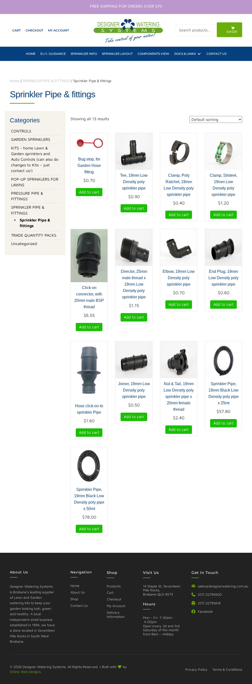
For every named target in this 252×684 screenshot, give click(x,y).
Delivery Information (116, 614)
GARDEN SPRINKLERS (30, 139)
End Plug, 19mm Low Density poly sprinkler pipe (223, 277)
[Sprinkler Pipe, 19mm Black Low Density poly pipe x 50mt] (89, 465)
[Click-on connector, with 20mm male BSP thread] (89, 255)
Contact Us (79, 605)
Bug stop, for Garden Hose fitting (89, 165)
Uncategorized (24, 243)
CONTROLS (21, 131)
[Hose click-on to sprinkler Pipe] (89, 370)
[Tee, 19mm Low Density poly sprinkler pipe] (133, 151)
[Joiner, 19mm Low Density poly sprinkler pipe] (133, 359)
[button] (229, 29)
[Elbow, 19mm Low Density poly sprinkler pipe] (178, 247)
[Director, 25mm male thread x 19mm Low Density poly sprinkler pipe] (133, 247)
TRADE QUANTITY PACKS (33, 235)
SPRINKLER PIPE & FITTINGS (46, 81)
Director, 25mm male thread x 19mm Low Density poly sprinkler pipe (134, 284)
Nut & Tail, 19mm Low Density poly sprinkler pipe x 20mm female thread (179, 396)
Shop (74, 599)
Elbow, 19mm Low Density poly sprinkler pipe (179, 277)
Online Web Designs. (26, 671)
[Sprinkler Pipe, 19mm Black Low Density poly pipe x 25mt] (223, 359)
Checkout (114, 599)
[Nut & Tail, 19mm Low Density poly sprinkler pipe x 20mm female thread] (178, 359)
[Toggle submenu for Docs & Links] (199, 54)
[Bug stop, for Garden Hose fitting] (89, 143)
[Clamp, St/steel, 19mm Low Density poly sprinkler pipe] (223, 151)
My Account (116, 606)
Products (114, 586)
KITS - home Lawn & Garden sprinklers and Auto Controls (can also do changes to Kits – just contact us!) (34, 159)
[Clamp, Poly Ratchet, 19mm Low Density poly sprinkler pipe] (178, 151)
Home (14, 81)
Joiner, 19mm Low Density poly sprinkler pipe (134, 390)
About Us (77, 592)
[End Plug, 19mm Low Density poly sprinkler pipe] (223, 247)
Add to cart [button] (89, 192)
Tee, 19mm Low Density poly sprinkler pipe (134, 181)
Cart (110, 592)
